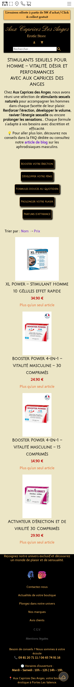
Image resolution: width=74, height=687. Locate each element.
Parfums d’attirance (37, 214)
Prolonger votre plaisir (37, 201)
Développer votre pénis (37, 176)
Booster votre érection (37, 164)
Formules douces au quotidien (37, 189)
